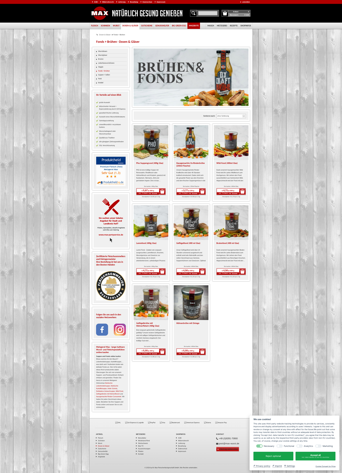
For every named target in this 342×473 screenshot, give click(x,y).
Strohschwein (143, 443)
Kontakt (140, 454)
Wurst (116, 26)
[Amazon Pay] (221, 422)
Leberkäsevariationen (106, 63)
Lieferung (121, 2)
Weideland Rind (144, 441)
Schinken (105, 26)
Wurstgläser (102, 55)
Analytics (308, 446)
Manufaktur (142, 438)
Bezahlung (134, 2)
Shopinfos (245, 26)
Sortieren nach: (209, 116)
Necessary (269, 446)
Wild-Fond (119, 391)
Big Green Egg (179, 26)
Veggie (100, 67)
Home (137, 13)
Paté (100, 79)
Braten (100, 59)
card (162, 191)
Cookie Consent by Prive (325, 466)
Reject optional (273, 456)
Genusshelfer (162, 26)
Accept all (315, 456)
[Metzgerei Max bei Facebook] (102, 329)
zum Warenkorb (225, 13)
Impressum (161, 2)
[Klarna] (207, 422)
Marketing (328, 446)
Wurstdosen (102, 51)
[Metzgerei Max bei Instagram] (120, 329)
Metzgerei (222, 26)
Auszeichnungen (144, 449)
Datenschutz (147, 2)
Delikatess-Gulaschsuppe (105, 391)
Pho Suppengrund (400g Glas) (149, 163)
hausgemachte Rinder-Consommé (108, 397)
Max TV (140, 446)
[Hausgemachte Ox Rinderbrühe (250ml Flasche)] (191, 142)
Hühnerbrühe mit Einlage (187, 323)
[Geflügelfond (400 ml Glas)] (191, 222)
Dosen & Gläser (130, 26)
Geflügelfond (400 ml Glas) (188, 243)
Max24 (210, 26)
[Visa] (162, 422)
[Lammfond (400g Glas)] (151, 222)
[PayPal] (151, 422)
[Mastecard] (175, 422)
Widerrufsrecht (108, 2)
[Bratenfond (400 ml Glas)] (231, 222)
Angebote (194, 26)
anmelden (246, 2)
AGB (96, 2)
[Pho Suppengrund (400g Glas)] (151, 142)
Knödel (100, 83)
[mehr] (111, 171)
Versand (154, 193)
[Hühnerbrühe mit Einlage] (191, 302)
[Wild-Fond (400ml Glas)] (231, 142)
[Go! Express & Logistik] (134, 422)
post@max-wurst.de (229, 443)
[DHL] (118, 422)
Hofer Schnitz (112, 388)
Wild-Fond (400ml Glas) (227, 163)
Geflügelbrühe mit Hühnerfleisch (108, 394)
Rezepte (234, 26)
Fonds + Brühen (104, 71)
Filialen (140, 451)
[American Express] (192, 422)
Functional (289, 446)
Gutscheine (146, 26)
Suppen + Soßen (104, 75)
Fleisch (94, 26)
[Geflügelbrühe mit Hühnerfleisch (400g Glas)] (151, 302)
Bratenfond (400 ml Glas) (227, 243)
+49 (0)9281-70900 (228, 438)
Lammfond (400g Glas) (146, 243)
